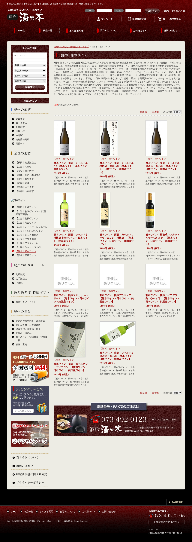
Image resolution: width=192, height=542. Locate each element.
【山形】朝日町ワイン (27, 218)
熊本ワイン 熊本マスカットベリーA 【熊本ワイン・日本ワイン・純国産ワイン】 (71, 298)
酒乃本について (106, 30)
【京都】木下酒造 (25, 187)
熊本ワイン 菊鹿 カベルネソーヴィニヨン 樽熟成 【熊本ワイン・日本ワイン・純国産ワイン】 (117, 239)
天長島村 (20, 143)
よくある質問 (75, 30)
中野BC (19, 135)
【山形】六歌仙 (24, 166)
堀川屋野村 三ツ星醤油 (28, 325)
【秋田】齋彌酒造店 (26, 162)
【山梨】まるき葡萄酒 (27, 235)
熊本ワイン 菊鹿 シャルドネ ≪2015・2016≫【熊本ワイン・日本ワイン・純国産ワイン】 (164, 166)
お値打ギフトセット (26, 302)
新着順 (155, 112)
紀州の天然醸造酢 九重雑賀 (30, 321)
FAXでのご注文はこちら (163, 419)
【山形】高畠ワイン (26, 222)
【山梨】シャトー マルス (28, 247)
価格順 (143, 112)
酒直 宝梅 (21, 344)
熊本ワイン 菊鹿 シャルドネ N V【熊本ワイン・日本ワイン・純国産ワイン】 (72, 166)
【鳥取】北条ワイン (26, 207)
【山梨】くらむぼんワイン (29, 231)
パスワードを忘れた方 (174, 11)
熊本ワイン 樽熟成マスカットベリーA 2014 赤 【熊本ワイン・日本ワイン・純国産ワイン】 (163, 239)
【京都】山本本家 (25, 191)
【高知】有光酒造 (25, 179)
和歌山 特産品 (24, 333)
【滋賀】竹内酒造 (25, 171)
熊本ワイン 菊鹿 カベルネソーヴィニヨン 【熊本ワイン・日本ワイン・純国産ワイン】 (71, 367)
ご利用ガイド (138, 30)
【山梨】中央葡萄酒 (26, 239)
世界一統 (20, 131)
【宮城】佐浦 (22, 183)
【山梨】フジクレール (27, 243)
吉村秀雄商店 (22, 139)
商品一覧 (46, 30)
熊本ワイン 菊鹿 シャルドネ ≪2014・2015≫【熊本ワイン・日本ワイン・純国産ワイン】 (118, 355)
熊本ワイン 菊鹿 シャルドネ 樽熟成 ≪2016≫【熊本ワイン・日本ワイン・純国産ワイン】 (118, 167)
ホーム (19, 30)
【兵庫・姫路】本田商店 (28, 175)
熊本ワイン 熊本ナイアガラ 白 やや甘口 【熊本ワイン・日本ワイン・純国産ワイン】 (163, 298)
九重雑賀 (20, 127)
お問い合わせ (169, 30)
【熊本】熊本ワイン (64, 159)
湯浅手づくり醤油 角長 (28, 329)
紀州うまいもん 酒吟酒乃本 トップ (71, 46)
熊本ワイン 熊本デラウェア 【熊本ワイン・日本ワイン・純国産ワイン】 (117, 298)
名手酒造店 (21, 123)
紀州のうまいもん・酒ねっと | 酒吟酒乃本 (26, 15)
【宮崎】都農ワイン (26, 255)
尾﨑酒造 (20, 119)
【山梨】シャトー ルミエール (31, 226)
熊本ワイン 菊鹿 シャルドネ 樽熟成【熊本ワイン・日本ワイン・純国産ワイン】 (72, 237)
